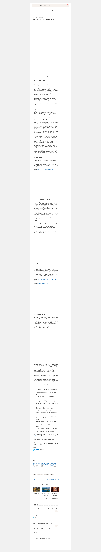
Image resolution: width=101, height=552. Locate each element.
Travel (41, 5)
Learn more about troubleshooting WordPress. (41, 540)
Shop (45, 5)
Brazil (35, 474)
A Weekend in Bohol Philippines (43, 283)
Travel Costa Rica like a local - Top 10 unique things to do (45, 463)
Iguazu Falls (47, 474)
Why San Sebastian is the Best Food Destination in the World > (52, 479)
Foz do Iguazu (40, 474)
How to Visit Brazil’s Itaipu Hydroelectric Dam (36, 463)
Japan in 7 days (36, 493)
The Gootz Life (50, 10)
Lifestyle (51, 5)
